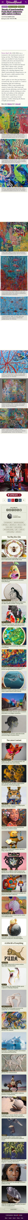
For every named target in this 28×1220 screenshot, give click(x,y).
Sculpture (4, 847)
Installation (5, 709)
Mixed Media (21, 6)
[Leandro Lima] (10, 516)
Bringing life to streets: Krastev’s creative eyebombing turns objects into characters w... (13, 1115)
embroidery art (12, 524)
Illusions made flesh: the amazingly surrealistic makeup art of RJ (14, 1183)
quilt (16, 529)
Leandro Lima (10, 16)
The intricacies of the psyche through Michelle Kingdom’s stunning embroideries (13, 1161)
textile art (21, 529)
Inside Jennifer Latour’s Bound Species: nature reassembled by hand (13, 915)
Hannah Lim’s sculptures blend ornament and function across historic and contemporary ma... (14, 871)
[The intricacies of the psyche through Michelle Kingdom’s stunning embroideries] (14, 1150)
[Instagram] (10, 510)
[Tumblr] (20, 500)
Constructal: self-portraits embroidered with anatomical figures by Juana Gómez (13, 734)
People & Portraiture (7, 1006)
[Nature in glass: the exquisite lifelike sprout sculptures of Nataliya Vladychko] (14, 976)
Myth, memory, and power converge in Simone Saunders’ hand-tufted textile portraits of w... (13, 624)
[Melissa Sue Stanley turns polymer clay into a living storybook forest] (14, 839)
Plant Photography (6, 781)
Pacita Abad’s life (7, 53)
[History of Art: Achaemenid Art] (14, 1063)
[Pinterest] (12, 500)
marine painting (17, 527)
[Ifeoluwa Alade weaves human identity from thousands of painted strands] (14, 817)
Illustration (4, 962)
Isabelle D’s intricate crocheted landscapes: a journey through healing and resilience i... (13, 668)
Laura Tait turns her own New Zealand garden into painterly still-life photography (13, 784)
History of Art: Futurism (7, 1030)
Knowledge (4, 1028)
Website (9, 104)
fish (24, 524)
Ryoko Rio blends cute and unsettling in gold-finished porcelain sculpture (13, 806)
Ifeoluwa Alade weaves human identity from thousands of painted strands (13, 828)
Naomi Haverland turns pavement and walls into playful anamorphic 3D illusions (14, 893)
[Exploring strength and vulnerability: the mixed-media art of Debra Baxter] (14, 1194)
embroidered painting (18, 522)
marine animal (9, 527)
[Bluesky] (20, 510)
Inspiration (4, 6)
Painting (4, 825)
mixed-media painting (8, 529)
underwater (18, 531)
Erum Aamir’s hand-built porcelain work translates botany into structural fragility (12, 937)
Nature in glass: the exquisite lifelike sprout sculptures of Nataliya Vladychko (13, 987)
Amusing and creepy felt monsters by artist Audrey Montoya (13, 580)
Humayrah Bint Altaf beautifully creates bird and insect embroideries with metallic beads (14, 558)
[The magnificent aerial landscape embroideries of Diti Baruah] (14, 636)
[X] (16, 500)
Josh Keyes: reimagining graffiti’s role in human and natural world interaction (14, 1051)
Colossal (17, 104)
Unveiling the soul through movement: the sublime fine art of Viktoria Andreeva (12, 1009)
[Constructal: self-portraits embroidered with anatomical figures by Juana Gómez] (14, 724)
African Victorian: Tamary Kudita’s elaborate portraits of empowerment (13, 1093)
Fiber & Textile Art (13, 6)
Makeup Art (4, 1180)
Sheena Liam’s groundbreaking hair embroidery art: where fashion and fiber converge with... (14, 602)
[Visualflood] (14, 2)
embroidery (4, 524)
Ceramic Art (4, 803)
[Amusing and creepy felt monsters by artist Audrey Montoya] (14, 570)
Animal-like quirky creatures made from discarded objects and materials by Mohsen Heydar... (13, 1138)
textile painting (10, 531)
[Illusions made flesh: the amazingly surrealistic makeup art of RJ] (14, 1172)
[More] (23, 500)
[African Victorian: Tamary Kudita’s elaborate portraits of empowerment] (14, 1083)
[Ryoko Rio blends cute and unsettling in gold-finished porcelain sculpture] (14, 795)
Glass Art (4, 984)
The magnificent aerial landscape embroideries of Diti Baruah (13, 646)
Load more (13, 1209)
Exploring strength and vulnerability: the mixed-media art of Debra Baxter (14, 1204)
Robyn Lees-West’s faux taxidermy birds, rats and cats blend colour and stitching (13, 762)
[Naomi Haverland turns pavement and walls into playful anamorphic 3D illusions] (14, 883)
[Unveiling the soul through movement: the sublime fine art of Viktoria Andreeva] (14, 998)
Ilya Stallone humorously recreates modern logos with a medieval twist (13, 965)
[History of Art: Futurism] (14, 1020)
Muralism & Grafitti (6, 891)
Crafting (4, 556)
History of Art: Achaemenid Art (9, 1072)
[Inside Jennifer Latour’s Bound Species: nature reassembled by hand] (14, 905)
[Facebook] (9, 500)
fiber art (20, 524)
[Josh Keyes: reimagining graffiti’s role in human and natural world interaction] (14, 1041)
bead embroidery (8, 522)
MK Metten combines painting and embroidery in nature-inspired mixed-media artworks (14, 690)
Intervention (5, 1113)
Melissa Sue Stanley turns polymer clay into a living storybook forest (13, 850)
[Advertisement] (14, 36)
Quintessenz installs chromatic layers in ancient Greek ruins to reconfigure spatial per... (14, 712)
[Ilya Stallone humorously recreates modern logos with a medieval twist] (14, 954)
